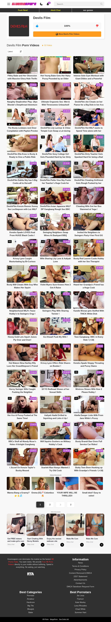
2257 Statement (80, 576)
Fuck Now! (23, 10)
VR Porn (45, 619)
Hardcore (31, 602)
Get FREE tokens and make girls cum (15, 540)
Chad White (80, 609)
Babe (30, 612)
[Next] (60, 505)
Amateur (30, 599)
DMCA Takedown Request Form (80, 586)
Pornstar (30, 595)
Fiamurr (80, 599)
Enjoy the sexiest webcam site (54, 540)
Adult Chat (56, 10)
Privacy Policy (80, 569)
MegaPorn (54, 619)
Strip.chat (10, 544)
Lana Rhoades (80, 606)
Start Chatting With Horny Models (35, 540)
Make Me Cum (72, 539)
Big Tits (30, 606)
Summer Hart (80, 612)
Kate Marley (80, 602)
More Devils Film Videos (69, 34)
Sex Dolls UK (64, 619)
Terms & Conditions (80, 566)
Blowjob (30, 609)
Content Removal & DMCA (80, 573)
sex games (88, 10)
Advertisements (80, 580)
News (80, 563)
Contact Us (80, 583)
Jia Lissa (80, 595)
